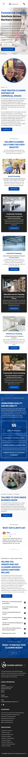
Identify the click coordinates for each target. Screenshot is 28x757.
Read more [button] (5, 545)
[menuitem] (14, 713)
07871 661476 (4, 697)
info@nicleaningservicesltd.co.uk (9, 701)
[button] (4, 4)
